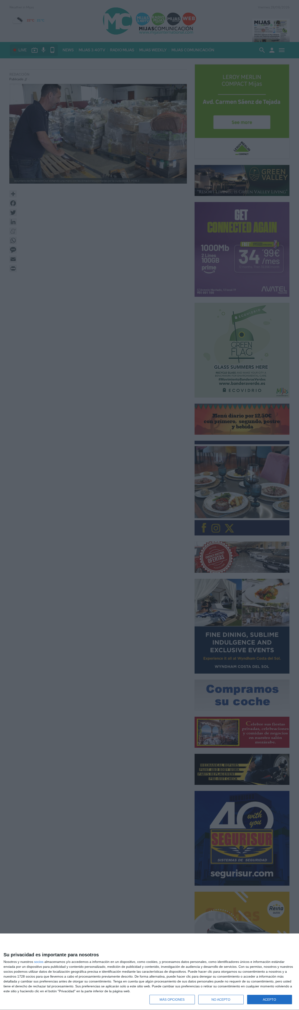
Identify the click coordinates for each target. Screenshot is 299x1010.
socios (38, 961)
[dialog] (149, 972)
